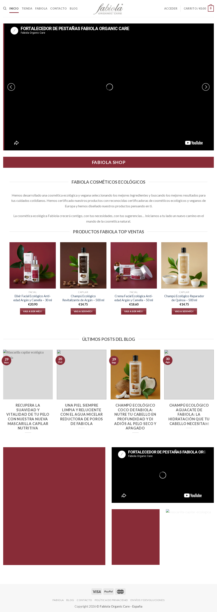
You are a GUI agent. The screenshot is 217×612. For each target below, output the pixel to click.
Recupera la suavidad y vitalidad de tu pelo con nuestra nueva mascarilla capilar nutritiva (27, 416)
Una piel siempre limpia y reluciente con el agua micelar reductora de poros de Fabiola (81, 414)
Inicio (14, 8)
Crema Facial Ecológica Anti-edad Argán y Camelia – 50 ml (133, 298)
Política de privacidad (111, 600)
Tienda (27, 8)
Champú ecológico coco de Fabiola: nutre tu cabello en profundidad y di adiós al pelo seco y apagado (135, 416)
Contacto (58, 8)
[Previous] (11, 87)
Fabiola (41, 8)
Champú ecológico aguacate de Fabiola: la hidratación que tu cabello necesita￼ (189, 414)
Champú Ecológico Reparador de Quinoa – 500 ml (184, 298)
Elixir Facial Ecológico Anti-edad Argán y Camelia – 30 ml (32, 298)
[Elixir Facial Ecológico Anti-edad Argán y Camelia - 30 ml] (33, 265)
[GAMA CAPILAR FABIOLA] (108, 86)
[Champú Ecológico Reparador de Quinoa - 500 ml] (184, 265)
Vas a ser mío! (32, 311)
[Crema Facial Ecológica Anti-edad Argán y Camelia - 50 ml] (134, 265)
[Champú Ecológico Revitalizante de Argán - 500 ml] (83, 265)
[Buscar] (4, 8)
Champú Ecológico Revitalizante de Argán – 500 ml (83, 298)
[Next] (206, 87)
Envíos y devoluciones (147, 600)
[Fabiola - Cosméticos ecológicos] (108, 8)
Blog (74, 8)
